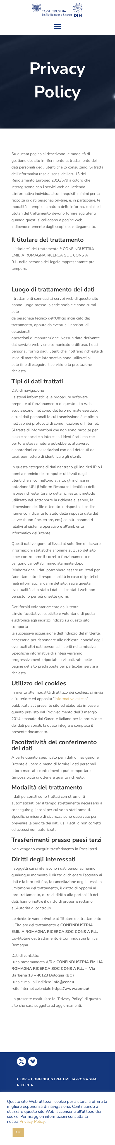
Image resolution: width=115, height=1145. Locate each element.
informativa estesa (71, 698)
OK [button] (18, 1132)
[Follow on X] (21, 1061)
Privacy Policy (32, 1121)
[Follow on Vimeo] (32, 1061)
